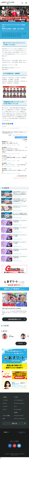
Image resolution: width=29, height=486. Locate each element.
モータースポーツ (18, 409)
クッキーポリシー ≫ (22, 433)
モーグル (5, 403)
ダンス (15, 406)
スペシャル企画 (6, 415)
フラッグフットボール (18, 415)
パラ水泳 (16, 397)
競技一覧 (14, 423)
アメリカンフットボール (19, 403)
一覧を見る (20, 343)
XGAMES (16, 412)
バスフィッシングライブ (19, 418)
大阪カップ (23, 33)
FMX (4, 418)
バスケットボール (6, 35)
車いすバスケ (16, 33)
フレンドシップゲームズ (16, 35)
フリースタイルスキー (18, 400)
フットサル (5, 400)
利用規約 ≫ (8, 432)
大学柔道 (5, 397)
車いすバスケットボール (7, 33)
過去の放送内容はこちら (14, 319)
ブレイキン (5, 406)
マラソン (5, 409)
